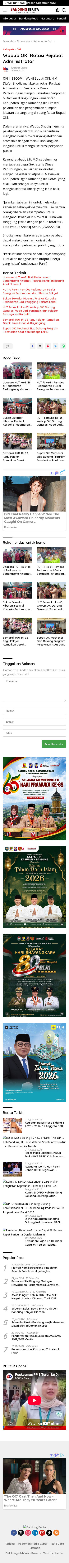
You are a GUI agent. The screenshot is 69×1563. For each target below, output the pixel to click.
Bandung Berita (19, 67)
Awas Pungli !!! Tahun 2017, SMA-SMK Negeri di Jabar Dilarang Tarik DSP (35, 1296)
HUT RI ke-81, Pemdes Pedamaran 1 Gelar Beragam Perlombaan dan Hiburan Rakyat (30, 291)
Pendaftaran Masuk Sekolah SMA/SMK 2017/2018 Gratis (36, 1337)
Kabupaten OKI (12, 49)
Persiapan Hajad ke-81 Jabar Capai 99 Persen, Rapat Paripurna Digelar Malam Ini (43, 1242)
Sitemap (35, 1548)
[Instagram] (28, 1533)
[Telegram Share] (55, 346)
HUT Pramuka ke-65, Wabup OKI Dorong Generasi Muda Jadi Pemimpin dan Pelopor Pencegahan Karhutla (30, 311)
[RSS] (56, 1533)
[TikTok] (49, 1533)
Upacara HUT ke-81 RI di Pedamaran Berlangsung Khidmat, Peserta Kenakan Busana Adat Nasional (33, 281)
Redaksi (10, 1543)
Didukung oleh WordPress (22, 1553)
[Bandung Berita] (24, 10)
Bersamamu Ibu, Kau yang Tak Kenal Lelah (35, 1351)
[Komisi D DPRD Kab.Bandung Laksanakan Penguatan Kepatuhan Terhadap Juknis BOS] (34, 1184)
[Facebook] (14, 1533)
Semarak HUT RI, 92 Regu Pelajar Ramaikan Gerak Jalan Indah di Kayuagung (31, 321)
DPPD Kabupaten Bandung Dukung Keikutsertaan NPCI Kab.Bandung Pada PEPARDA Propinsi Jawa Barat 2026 (43, 1220)
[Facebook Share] (32, 346)
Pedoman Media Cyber (33, 1543)
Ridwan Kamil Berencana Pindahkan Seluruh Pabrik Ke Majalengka (35, 1269)
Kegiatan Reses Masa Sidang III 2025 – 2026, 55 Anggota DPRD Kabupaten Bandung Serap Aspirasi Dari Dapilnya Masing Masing (45, 1124)
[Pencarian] (64, 10)
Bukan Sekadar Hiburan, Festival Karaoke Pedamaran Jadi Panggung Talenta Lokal (29, 300)
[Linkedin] (35, 1533)
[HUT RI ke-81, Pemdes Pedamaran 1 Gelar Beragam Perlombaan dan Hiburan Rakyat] (51, 370)
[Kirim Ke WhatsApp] (63, 346)
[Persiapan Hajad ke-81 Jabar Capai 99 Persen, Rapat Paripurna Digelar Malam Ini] (34, 1232)
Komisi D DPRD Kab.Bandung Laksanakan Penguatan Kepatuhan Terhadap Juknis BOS (43, 1194)
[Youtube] (42, 1533)
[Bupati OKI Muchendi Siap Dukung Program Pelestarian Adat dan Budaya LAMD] (51, 441)
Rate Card (57, 1543)
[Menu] (5, 10)
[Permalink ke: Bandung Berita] (6, 69)
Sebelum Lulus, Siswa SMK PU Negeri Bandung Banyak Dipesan (35, 1310)
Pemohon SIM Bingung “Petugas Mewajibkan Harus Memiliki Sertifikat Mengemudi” (35, 1283)
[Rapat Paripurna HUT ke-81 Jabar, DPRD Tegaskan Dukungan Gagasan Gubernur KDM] (12, 1169)
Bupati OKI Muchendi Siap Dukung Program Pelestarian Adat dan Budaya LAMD (30, 330)
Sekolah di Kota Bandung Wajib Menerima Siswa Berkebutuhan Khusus (38, 1324)
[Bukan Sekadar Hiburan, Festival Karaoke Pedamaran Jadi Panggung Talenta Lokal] (17, 406)
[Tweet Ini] (40, 346)
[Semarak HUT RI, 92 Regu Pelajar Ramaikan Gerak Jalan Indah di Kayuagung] (17, 441)
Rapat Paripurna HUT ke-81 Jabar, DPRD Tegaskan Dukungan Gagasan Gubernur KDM (44, 1168)
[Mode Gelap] (57, 10)
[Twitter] (21, 1533)
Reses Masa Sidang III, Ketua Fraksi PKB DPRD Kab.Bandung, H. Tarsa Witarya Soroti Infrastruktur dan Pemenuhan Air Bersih (45, 1154)
